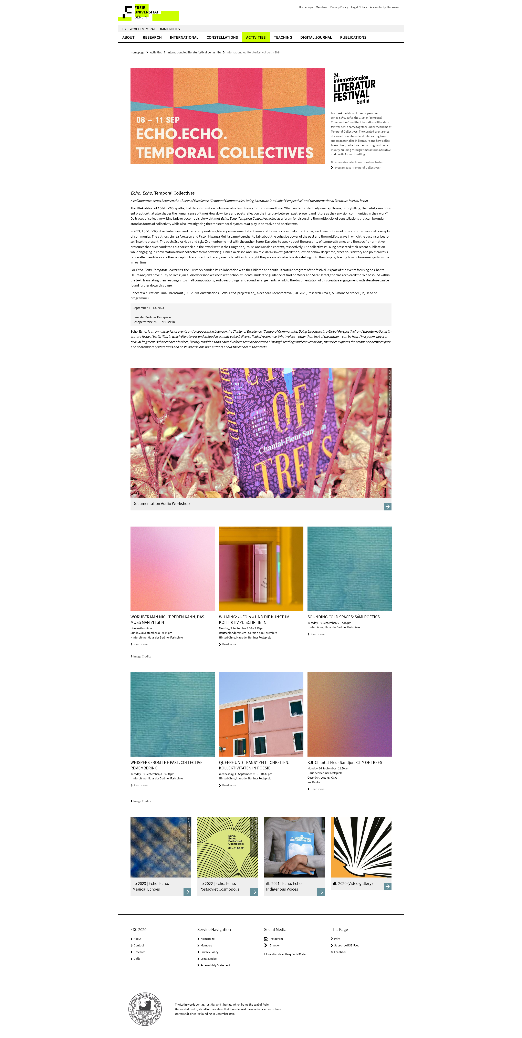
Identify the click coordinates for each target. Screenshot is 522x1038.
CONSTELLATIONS (222, 37)
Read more (140, 644)
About (128, 37)
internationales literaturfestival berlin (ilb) (194, 52)
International (184, 37)
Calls (137, 959)
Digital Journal (316, 37)
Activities (256, 37)
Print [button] (337, 939)
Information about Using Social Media (285, 954)
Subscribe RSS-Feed (346, 945)
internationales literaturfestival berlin (359, 162)
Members (321, 7)
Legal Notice (359, 7)
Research (152, 37)
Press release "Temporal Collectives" (358, 167)
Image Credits (142, 656)
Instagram (276, 939)
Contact (139, 945)
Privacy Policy (339, 7)
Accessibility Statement (385, 7)
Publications (353, 37)
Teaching (283, 37)
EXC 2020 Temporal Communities (151, 29)
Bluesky (275, 945)
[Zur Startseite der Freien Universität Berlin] (152, 12)
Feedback (340, 952)
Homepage (306, 7)
